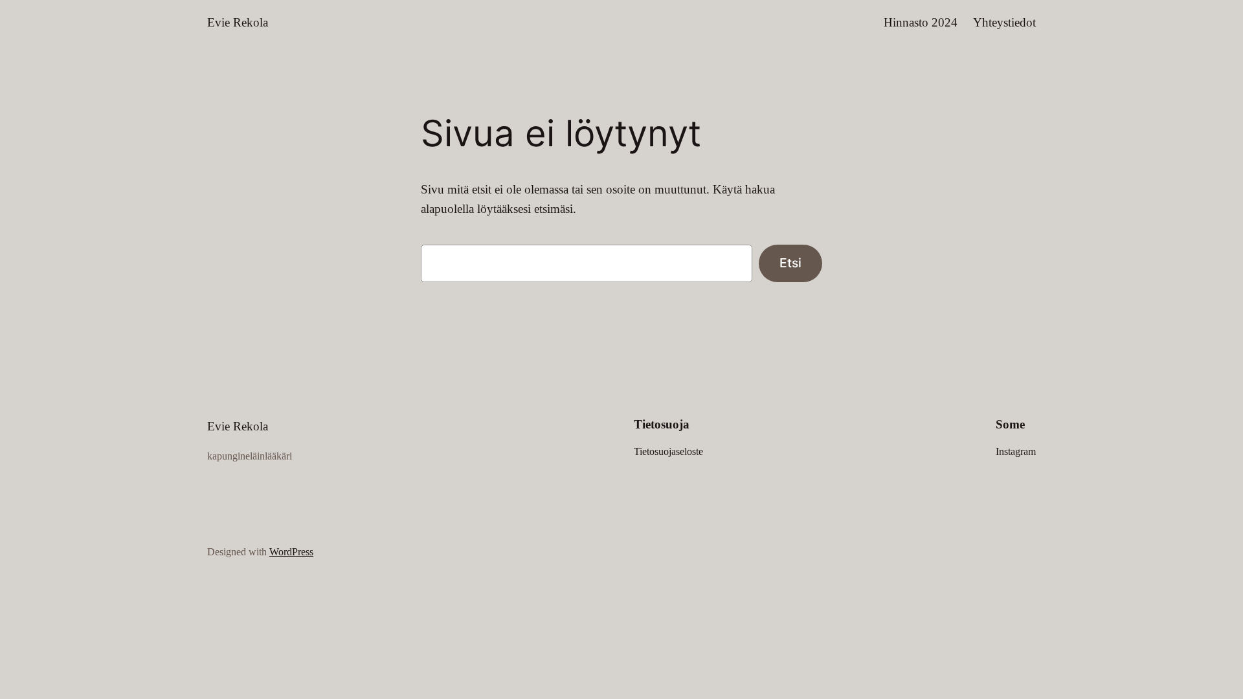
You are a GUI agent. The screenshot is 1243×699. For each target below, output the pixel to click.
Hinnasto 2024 (920, 22)
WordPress (291, 551)
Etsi (790, 263)
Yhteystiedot (1004, 22)
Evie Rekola (237, 22)
